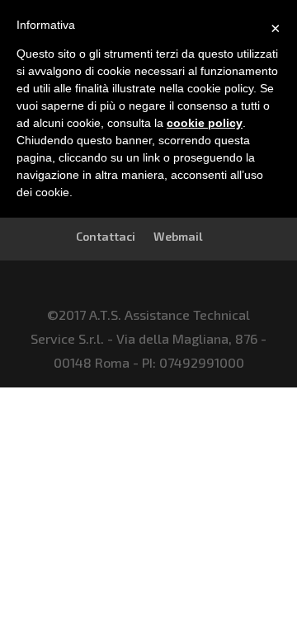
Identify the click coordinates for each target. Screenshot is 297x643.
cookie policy (205, 122)
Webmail (178, 236)
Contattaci (105, 236)
